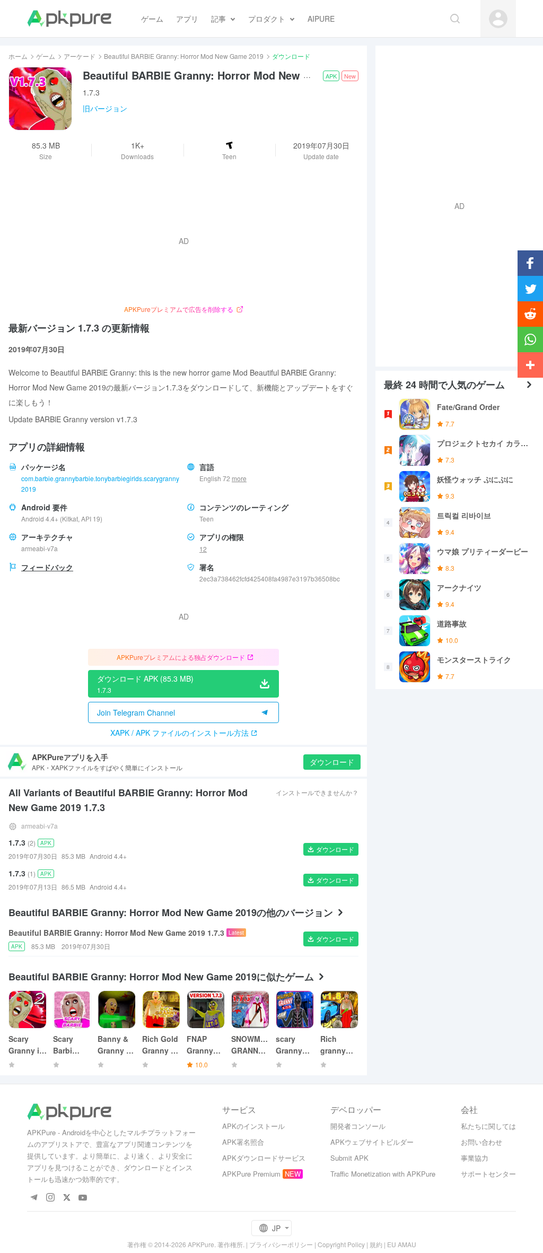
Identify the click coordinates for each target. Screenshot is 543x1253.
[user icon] (498, 19)
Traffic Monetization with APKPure (382, 1174)
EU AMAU (401, 1244)
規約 (376, 1244)
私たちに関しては (488, 1126)
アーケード (79, 55)
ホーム (18, 55)
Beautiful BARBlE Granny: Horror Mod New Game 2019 (184, 55)
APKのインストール (253, 1126)
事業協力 (474, 1158)
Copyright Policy (341, 1244)
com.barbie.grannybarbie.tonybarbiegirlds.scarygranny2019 (100, 483)
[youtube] (83, 1198)
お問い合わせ (481, 1142)
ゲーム (45, 55)
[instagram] (50, 1198)
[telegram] (33, 1198)
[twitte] (66, 1198)
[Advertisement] (455, 205)
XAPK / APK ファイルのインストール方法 (179, 732)
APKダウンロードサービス (263, 1158)
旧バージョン (105, 108)
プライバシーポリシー (281, 1244)
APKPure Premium (251, 1174)
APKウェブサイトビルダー (372, 1142)
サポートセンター (488, 1174)
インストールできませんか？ (317, 792)
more (239, 478)
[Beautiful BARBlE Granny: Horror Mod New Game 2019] (40, 98)
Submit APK (349, 1158)
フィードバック (47, 567)
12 (203, 548)
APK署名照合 (243, 1142)
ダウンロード (332, 761)
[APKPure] (69, 18)
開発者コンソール (358, 1126)
